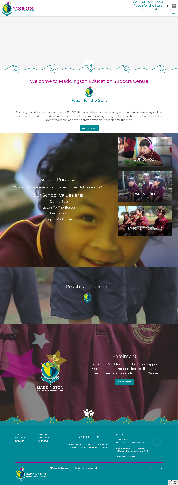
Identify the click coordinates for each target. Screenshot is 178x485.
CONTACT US (43, 441)
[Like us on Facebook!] (161, 468)
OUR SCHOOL (43, 434)
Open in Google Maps (127, 456)
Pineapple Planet (77, 471)
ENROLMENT (19, 441)
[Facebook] (168, 6)
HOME (17, 434)
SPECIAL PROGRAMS (46, 438)
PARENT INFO (20, 438)
